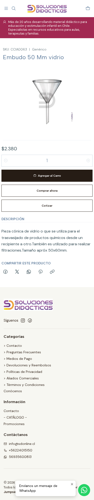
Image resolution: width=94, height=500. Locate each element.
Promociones (14, 424)
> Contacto (13, 345)
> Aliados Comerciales (21, 378)
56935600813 (20, 457)
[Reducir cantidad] (6, 161)
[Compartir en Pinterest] (40, 272)
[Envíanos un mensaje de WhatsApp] (84, 490)
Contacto (11, 411)
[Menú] (6, 8)
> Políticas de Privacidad (23, 372)
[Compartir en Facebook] (5, 272)
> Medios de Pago (18, 358)
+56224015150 (20, 450)
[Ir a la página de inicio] (47, 8)
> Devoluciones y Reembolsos (27, 365)
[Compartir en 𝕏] (17, 272)
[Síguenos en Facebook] (29, 320)
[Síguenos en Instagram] (22, 320)
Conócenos (13, 391)
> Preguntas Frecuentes (22, 352)
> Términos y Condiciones (24, 385)
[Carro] (88, 8)
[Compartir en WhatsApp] (29, 272)
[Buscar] (13, 8)
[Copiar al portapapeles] (52, 272)
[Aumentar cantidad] (88, 161)
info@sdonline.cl (22, 444)
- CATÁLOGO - (15, 417)
